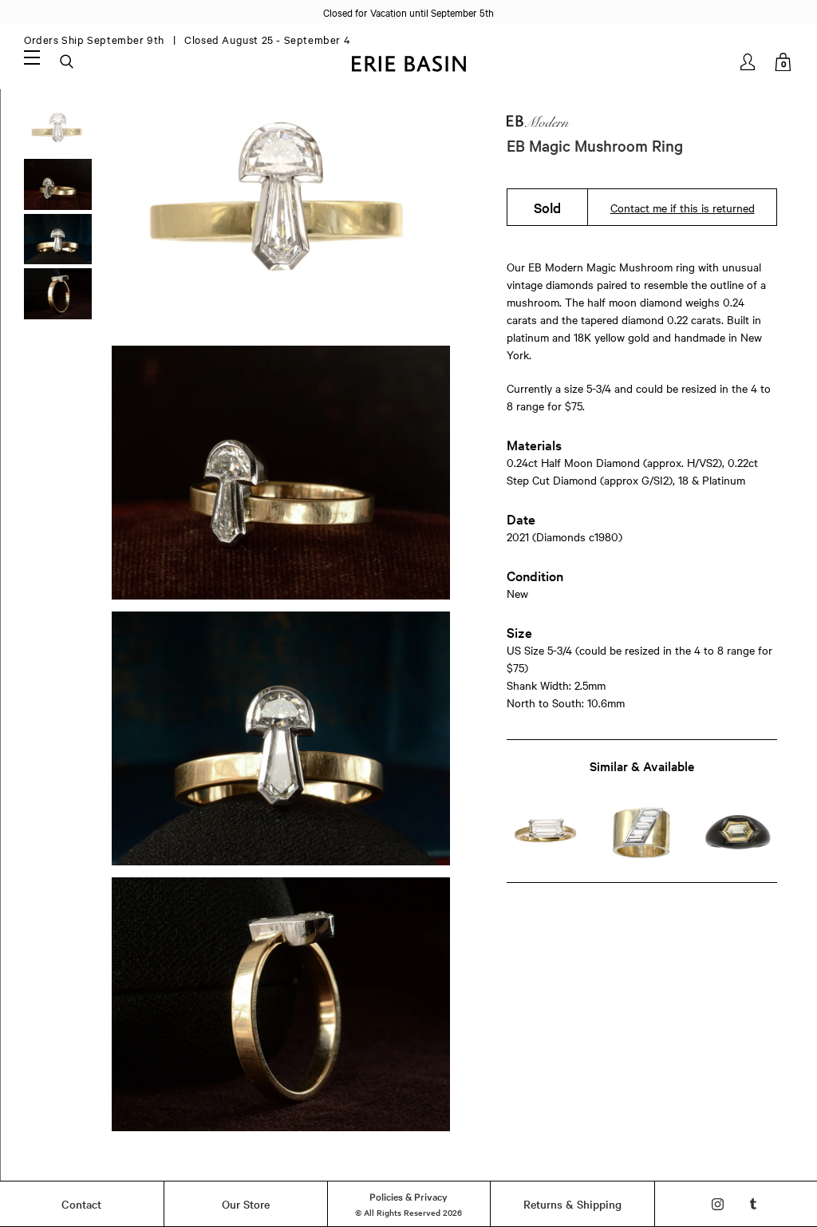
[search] (68, 62)
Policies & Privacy (408, 1195)
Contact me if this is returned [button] (682, 208)
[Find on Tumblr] (754, 1204)
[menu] (32, 56)
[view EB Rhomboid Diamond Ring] (642, 833)
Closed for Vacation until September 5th (408, 12)
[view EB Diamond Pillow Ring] (738, 833)
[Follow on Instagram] (718, 1204)
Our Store (246, 1204)
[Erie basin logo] (408, 62)
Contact (81, 1204)
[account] (748, 61)
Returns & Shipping (572, 1204)
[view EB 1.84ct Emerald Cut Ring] (546, 833)
